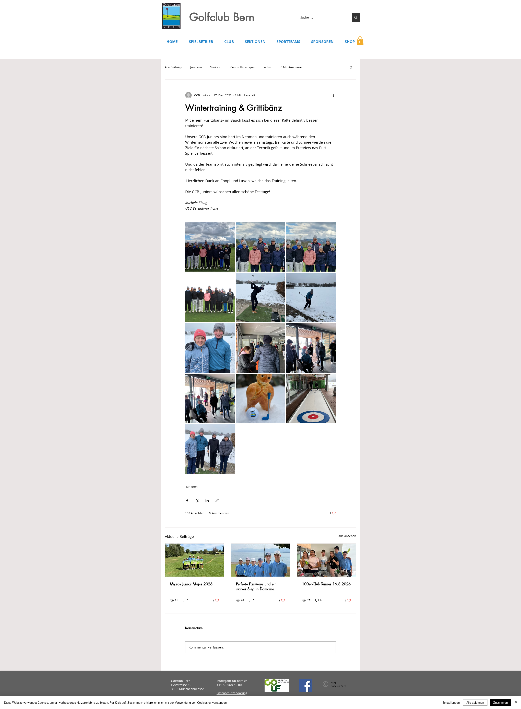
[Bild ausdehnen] (210, 247)
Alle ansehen (347, 536)
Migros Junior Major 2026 (191, 583)
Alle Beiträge (173, 67)
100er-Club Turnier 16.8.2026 (326, 583)
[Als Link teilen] (217, 500)
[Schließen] (516, 702)
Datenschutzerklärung (232, 693)
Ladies (267, 67)
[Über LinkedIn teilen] (207, 500)
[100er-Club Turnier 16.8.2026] (326, 560)
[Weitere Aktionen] (333, 95)
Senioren (216, 67)
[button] (360, 40)
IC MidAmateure (291, 67)
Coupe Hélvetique (242, 67)
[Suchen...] (356, 17)
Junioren (196, 67)
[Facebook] (305, 685)
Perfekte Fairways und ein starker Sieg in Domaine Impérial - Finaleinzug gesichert (256, 586)
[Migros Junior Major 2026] (194, 560)
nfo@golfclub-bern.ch (232, 681)
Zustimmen (500, 702)
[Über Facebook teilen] (187, 500)
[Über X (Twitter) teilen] (197, 500)
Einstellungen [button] (451, 702)
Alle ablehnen (475, 702)
